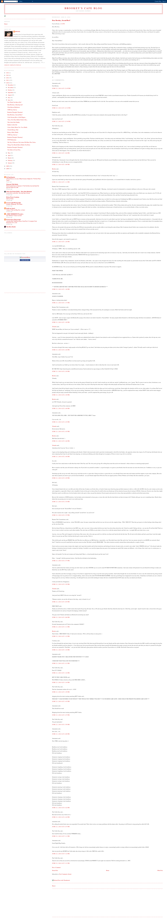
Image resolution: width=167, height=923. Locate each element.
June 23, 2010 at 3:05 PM (61, 602)
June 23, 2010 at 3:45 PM (61, 701)
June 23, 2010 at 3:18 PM (61, 650)
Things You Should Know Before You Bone (18, 145)
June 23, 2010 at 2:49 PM (61, 478)
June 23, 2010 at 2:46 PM (61, 441)
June (9, 100)
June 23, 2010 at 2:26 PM (61, 350)
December (10, 85)
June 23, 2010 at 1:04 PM (61, 153)
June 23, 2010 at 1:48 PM (61, 322)
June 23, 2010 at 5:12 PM (61, 854)
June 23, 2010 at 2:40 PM (61, 408)
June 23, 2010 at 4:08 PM (61, 734)
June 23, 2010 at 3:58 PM (61, 724)
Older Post (160, 870)
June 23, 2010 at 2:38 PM (61, 395)
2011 (7, 80)
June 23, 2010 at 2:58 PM (61, 584)
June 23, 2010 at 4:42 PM (61, 807)
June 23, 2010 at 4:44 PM (61, 817)
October (10, 90)
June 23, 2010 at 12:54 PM (61, 108)
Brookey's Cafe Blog (84, 8)
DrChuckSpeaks (10, 177)
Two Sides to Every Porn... (14, 150)
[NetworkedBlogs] (25, 257)
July (9, 97)
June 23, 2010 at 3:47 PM (61, 715)
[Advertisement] (66, 903)
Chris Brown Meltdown (13, 107)
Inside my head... (10, 208)
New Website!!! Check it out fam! (14, 215)
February (10, 160)
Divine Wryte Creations (12, 197)
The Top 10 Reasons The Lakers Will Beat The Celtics (21, 142)
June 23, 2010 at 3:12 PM (61, 636)
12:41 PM (63, 23)
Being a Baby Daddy (12, 132)
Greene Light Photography (13, 203)
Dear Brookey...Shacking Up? (15, 105)
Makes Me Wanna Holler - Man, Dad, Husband (19, 191)
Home (107, 870)
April (9, 155)
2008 (7, 168)
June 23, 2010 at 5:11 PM (61, 836)
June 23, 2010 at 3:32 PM (61, 673)
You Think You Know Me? (14, 102)
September (11, 92)
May (9, 153)
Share (53, 886)
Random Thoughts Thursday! (15, 112)
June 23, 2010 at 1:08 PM (61, 164)
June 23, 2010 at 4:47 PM (61, 826)
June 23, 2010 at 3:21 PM (61, 663)
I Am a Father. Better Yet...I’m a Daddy (17, 127)
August (10, 95)
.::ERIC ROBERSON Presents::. (15, 214)
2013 (7, 75)
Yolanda (54, 326)
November (11, 87)
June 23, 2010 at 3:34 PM (61, 682)
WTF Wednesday (11, 140)
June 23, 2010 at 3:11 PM (61, 627)
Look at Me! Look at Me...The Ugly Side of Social (18, 193)
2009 (7, 166)
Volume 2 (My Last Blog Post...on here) (15, 210)
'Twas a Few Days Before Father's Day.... (17, 120)
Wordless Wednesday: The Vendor (14, 204)
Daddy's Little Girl (12, 125)
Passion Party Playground (13, 219)
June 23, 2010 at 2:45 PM (61, 422)
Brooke (54, 169)
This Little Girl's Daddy (13, 122)
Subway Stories (10, 198)
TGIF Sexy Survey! (12, 135)
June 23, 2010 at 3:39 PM (61, 692)
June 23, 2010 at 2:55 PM (61, 515)
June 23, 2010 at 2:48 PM (61, 456)
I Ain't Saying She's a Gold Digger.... (16, 117)
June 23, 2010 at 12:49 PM (61, 88)
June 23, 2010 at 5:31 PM (61, 863)
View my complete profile (12, 65)
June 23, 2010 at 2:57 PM (61, 560)
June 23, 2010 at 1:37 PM (61, 303)
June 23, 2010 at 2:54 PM (61, 501)
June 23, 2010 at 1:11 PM (61, 182)
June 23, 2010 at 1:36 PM (61, 289)
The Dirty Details (11, 227)
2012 (7, 78)
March (10, 158)
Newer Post (55, 870)
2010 (7, 83)
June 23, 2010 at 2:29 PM (61, 371)
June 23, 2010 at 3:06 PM (61, 617)
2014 (7, 73)
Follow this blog (25, 260)
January (10, 163)
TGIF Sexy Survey (12, 110)
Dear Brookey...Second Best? (61, 20)
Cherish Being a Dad (12, 130)
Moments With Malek (12, 184)
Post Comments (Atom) (65, 874)
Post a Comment (56, 867)
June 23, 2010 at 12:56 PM (61, 121)
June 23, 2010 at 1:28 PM (61, 241)
